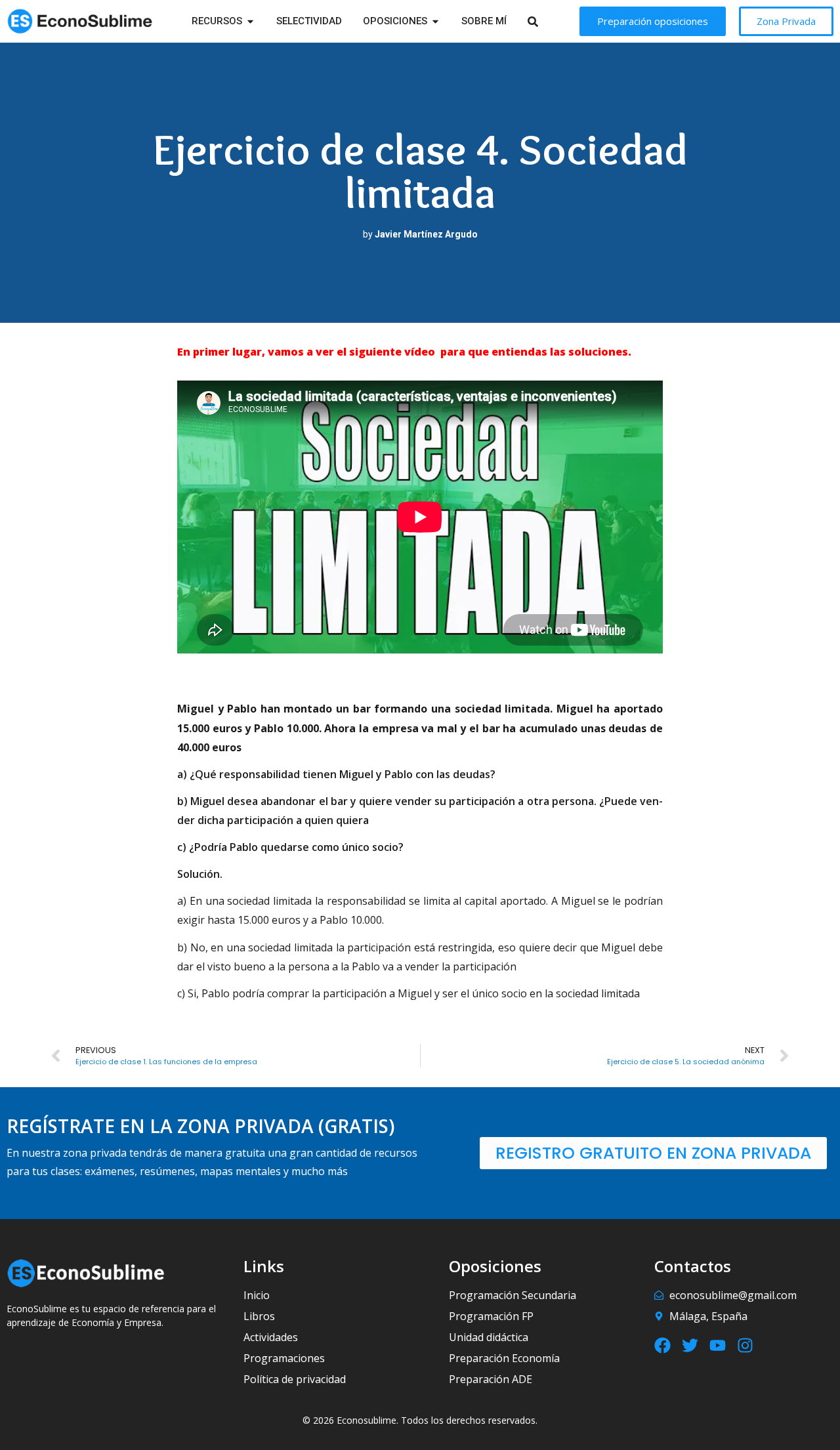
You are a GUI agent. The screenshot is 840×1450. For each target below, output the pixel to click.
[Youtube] (717, 1345)
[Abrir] (550, 21)
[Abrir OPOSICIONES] (435, 21)
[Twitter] (690, 1345)
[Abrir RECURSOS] (250, 21)
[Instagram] (745, 1345)
